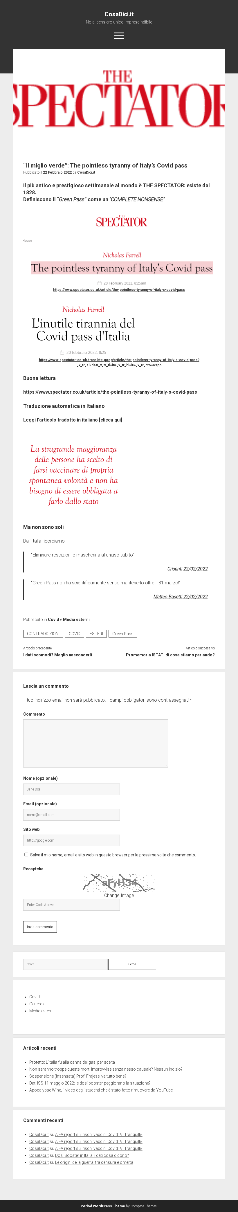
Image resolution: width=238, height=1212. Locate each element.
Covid (53, 619)
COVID (74, 633)
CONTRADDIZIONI (43, 633)
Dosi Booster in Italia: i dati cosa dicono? (92, 1155)
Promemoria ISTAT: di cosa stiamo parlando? (170, 655)
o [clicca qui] (108, 420)
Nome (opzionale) (40, 778)
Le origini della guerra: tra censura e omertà (94, 1162)
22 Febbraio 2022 (57, 172)
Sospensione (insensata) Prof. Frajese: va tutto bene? (77, 1076)
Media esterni (76, 619)
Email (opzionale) (40, 804)
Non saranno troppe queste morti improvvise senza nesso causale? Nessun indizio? (106, 1069)
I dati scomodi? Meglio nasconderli (57, 655)
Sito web (31, 829)
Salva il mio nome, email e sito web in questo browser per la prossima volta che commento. (113, 855)
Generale (37, 1004)
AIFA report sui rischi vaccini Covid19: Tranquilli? (99, 1134)
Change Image (119, 895)
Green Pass (123, 633)
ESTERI (96, 633)
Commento (34, 714)
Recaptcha (33, 869)
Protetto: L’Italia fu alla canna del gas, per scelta (72, 1062)
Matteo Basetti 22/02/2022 (181, 596)
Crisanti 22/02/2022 (187, 569)
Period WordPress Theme (103, 1206)
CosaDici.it (119, 14)
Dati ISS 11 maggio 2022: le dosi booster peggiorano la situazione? (90, 1083)
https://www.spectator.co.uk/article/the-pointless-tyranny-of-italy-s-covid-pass (119, 290)
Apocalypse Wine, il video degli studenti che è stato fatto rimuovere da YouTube (101, 1090)
